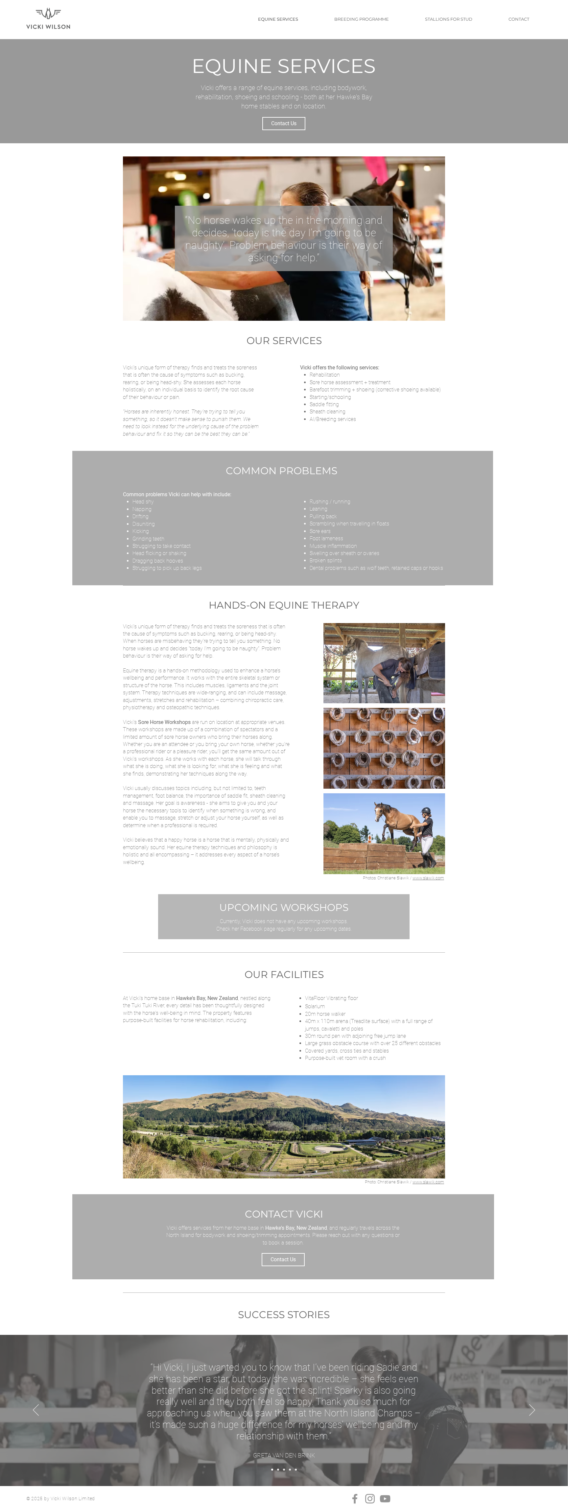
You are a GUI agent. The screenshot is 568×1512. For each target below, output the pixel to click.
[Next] (532, 1410)
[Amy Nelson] (290, 1470)
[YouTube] (385, 1498)
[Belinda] (284, 1470)
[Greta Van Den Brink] (272, 1470)
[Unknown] (296, 1470)
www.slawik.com (428, 877)
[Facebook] (354, 1498)
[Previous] (36, 1410)
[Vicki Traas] (278, 1470)
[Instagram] (370, 1498)
